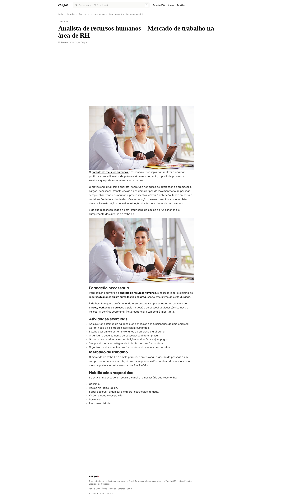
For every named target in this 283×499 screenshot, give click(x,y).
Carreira (71, 14)
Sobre (129, 489)
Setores (121, 489)
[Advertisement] (141, 74)
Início (60, 14)
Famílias (181, 5)
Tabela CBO (159, 5)
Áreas (171, 5)
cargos (63, 5)
